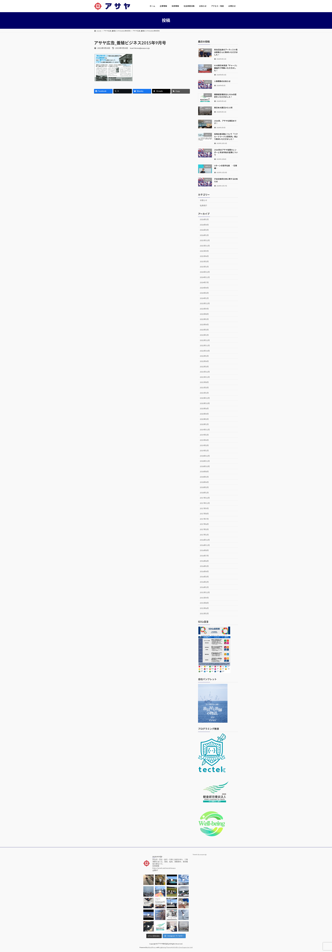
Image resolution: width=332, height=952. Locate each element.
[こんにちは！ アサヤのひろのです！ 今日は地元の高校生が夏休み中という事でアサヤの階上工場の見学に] (160, 880)
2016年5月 (204, 566)
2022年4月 (204, 361)
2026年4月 (204, 225)
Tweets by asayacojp (199, 854)
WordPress (152, 947)
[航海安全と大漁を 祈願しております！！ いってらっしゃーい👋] (160, 891)
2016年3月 (204, 577)
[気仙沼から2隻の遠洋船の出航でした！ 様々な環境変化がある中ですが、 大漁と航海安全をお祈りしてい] (172, 903)
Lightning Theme (165, 947)
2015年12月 (205, 592)
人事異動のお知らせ (222, 81)
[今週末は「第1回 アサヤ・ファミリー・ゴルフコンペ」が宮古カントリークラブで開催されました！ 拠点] (172, 891)
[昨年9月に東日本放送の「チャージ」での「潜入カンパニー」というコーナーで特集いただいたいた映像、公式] (172, 915)
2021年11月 (205, 377)
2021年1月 (204, 393)
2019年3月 (204, 445)
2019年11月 (205, 429)
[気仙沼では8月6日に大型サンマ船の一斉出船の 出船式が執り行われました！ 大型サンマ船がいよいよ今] (172, 880)
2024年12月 (205, 272)
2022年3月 (204, 366)
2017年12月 (205, 498)
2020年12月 (205, 398)
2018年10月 (205, 466)
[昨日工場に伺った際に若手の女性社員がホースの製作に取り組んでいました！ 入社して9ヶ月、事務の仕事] (148, 880)
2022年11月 (205, 345)
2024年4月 (204, 288)
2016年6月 (204, 561)
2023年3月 (204, 330)
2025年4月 (204, 256)
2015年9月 (204, 597)
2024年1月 (204, 298)
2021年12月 (205, 372)
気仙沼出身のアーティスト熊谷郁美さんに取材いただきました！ (226, 52)
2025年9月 (204, 251)
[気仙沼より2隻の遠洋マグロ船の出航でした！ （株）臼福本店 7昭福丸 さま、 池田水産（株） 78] (183, 915)
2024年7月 (204, 282)
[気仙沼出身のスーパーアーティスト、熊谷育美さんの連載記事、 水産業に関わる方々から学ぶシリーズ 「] (160, 903)
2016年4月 (204, 571)
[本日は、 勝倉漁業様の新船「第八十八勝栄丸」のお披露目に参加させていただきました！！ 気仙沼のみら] (148, 915)
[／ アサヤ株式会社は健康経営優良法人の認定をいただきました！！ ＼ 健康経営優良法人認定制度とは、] (160, 926)
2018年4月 (204, 482)
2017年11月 (205, 503)
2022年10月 (205, 351)
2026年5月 (204, 219)
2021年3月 (204, 387)
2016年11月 (205, 545)
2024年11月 (205, 277)
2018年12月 (205, 456)
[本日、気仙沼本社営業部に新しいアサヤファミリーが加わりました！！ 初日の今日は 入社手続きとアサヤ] (148, 903)
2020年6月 (204, 408)
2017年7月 (204, 519)
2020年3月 (204, 419)
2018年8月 (204, 471)
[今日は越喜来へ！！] (148, 926)
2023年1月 (204, 335)
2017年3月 (204, 529)
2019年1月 (204, 450)
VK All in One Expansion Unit (183, 947)
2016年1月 (204, 587)
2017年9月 (204, 508)
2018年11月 (205, 461)
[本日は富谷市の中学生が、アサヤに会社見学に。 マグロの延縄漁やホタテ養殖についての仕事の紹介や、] (183, 903)
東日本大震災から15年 (223, 108)
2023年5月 (204, 319)
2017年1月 (204, 534)
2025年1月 (204, 267)
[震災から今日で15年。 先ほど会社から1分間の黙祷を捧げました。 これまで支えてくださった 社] (183, 926)
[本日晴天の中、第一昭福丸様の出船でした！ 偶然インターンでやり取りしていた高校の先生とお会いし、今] (183, 880)
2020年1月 (204, 424)
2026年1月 (204, 235)
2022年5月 (204, 356)
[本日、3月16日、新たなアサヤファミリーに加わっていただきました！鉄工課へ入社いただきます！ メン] (172, 926)
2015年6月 (204, 608)
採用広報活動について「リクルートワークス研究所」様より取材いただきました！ (226, 136)
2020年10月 (205, 403)
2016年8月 (204, 550)
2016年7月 (204, 556)
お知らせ (203, 200)
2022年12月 (205, 340)
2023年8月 (204, 314)
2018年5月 (204, 477)
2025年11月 (205, 246)
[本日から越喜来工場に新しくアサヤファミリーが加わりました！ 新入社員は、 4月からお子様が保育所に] (160, 915)
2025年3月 (204, 261)
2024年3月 (204, 293)
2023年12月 (205, 303)
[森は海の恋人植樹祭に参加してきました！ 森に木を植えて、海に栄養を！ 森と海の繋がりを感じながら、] (183, 891)
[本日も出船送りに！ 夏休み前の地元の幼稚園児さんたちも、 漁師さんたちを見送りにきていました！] (148, 891)
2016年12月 (205, 540)
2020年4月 (204, 414)
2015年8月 (204, 603)
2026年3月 (204, 230)
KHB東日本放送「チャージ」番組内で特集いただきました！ (226, 68)
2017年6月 (204, 524)
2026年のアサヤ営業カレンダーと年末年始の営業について (226, 152)
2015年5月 (204, 613)
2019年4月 (204, 440)
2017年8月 (204, 513)
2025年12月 (205, 240)
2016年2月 (204, 582)
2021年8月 (204, 382)
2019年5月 (204, 435)
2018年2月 (204, 487)
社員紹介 (203, 205)
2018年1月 (204, 492)
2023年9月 (204, 309)
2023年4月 (204, 324)
